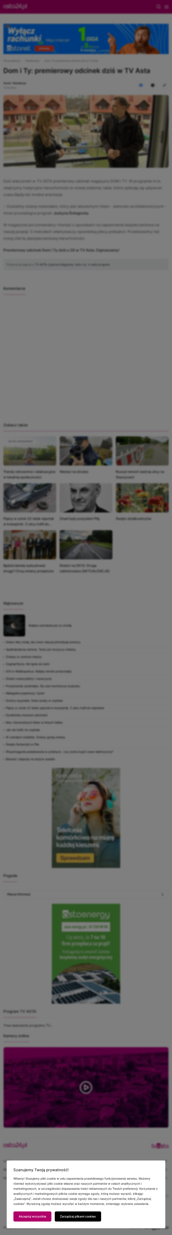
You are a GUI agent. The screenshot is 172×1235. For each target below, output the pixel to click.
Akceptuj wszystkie (32, 1216)
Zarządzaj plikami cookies (78, 1216)
